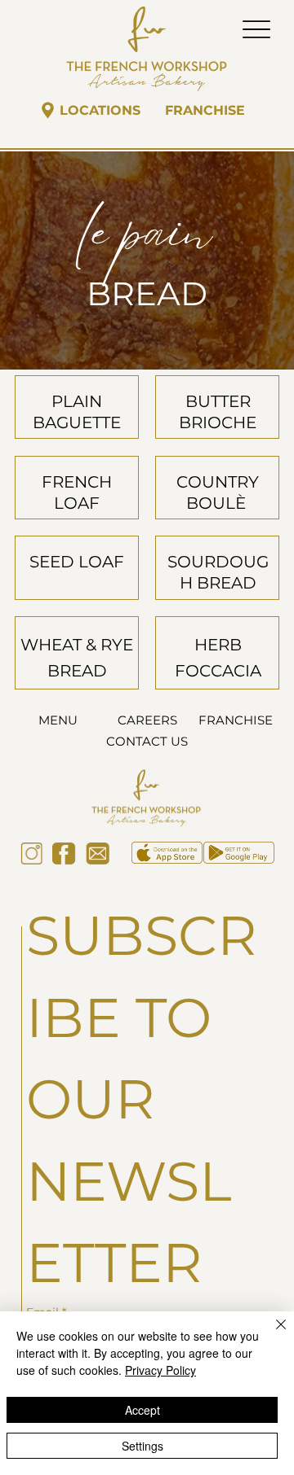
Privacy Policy (160, 1370)
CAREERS (147, 720)
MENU (58, 720)
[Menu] (256, 29)
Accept (142, 1410)
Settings (142, 1446)
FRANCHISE (235, 720)
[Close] (271, 1334)
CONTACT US (147, 741)
